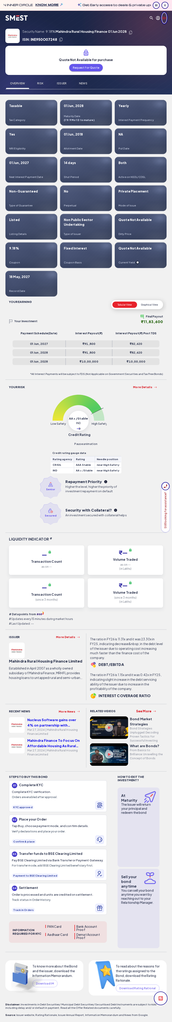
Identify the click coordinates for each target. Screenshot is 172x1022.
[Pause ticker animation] (156, 5)
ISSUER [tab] (62, 83)
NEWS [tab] (83, 83)
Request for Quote (86, 67)
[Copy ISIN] (61, 39)
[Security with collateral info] (115, 510)
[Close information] (164, 5)
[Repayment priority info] (106, 482)
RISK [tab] (40, 83)
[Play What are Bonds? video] (109, 755)
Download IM (45, 983)
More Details (142, 387)
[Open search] (151, 18)
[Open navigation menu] (164, 18)
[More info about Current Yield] (137, 262)
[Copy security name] (130, 32)
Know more (35, 5)
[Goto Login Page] (158, 18)
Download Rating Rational (137, 988)
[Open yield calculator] (161, 998)
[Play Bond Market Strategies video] (109, 728)
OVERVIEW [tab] (17, 83)
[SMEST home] (16, 18)
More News (67, 711)
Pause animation (85, 444)
